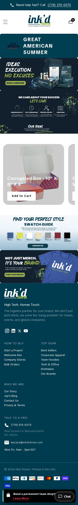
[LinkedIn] (19, 331)
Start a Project (13, 350)
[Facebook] (7, 331)
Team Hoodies (50, 359)
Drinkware (47, 369)
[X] (13, 331)
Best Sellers (49, 350)
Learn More (21, 498)
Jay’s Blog (10, 396)
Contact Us (11, 400)
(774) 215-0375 (59, 5)
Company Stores (15, 359)
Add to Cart (21, 196)
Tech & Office (50, 364)
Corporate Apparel (53, 355)
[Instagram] (26, 331)
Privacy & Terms (14, 405)
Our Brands (48, 373)
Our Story (10, 391)
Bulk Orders (12, 364)
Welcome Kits (13, 355)
